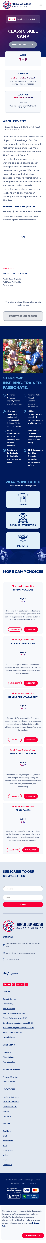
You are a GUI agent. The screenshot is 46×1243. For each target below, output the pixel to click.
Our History (7, 1131)
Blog (4, 1160)
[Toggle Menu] (40, 5)
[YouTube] (9, 984)
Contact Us (7, 1164)
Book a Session (9, 1082)
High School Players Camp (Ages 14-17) (18, 1027)
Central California (10, 1106)
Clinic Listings (8, 1057)
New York (7, 1116)
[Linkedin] (18, 984)
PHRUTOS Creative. (28, 1183)
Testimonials (8, 1140)
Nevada (6, 1111)
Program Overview (10, 1077)
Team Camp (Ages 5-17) (12, 1032)
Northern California (11, 1097)
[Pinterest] (22, 984)
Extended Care (9, 1037)
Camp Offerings (9, 999)
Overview (7, 1052)
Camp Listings (8, 1004)
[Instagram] (5, 984)
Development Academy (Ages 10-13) (18, 1023)
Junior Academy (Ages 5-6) (14, 1013)
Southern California (11, 1101)
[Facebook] (13, 984)
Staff (5, 1136)
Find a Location (9, 1008)
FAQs (5, 1145)
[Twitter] (26, 984)
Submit (23, 904)
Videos (5, 1155)
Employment (8, 1150)
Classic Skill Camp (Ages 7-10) (15, 1018)
